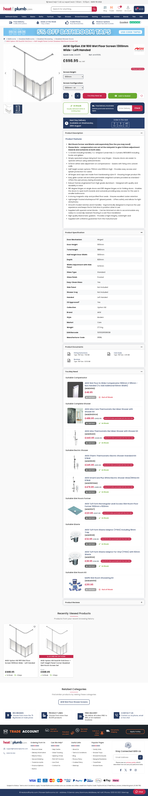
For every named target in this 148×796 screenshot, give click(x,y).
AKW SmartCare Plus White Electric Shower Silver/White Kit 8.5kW (112, 479)
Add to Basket (124, 96)
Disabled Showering (45, 39)
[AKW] (139, 49)
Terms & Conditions (80, 753)
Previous (5, 73)
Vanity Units (97, 749)
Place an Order (37, 749)
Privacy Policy (77, 759)
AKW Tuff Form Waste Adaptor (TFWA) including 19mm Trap (110, 531)
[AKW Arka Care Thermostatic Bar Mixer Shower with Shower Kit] (75, 416)
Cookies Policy (78, 762)
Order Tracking (57, 753)
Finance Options (37, 766)
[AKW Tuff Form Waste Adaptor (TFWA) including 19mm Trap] (75, 536)
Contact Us (56, 766)
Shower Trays (97, 753)
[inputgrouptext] (94, 9)
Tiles (134, 17)
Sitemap (76, 766)
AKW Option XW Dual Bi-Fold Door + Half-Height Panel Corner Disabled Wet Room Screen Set (56, 663)
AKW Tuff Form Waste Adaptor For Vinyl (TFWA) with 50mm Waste (112, 553)
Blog (74, 756)
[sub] (66, 96)
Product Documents (74, 347)
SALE (141, 17)
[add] (77, 96)
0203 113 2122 (96, 2)
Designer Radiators (99, 759)
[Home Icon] (4, 39)
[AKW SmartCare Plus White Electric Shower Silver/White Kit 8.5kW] (75, 484)
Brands (125, 17)
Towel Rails (97, 762)
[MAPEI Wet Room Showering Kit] (75, 584)
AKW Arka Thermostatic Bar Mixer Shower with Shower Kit (111, 431)
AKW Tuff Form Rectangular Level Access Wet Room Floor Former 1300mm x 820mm (111, 505)
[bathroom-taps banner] (74, 32)
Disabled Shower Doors (64, 39)
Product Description (74, 133)
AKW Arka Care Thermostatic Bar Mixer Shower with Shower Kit (109, 410)
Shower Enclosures (99, 756)
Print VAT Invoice (58, 759)
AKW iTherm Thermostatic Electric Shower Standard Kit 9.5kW (110, 457)
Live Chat (55, 762)
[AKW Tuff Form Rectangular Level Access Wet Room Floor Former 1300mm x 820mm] (75, 510)
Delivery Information (39, 753)
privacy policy (131, 762)
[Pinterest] (130, 770)
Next (59, 73)
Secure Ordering (37, 759)
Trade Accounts (37, 762)
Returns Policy (37, 756)
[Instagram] (135, 770)
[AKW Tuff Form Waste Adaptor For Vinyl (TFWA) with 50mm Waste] (75, 558)
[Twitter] (125, 770)
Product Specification (74, 232)
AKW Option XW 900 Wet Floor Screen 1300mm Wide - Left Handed (20, 661)
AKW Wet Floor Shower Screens (74, 702)
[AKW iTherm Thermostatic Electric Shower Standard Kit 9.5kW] (75, 462)
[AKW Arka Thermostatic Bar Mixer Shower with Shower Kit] (75, 437)
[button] (128, 9)
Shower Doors (98, 766)
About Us (76, 749)
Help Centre (56, 749)
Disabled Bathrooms (26, 39)
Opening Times (57, 756)
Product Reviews (72, 602)
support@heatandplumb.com (16, 749)
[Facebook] (121, 770)
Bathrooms (12, 39)
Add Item (91, 397)
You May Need (93, 96)
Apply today (135, 731)
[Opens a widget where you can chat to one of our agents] (139, 792)
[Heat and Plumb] (17, 9)
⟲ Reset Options (138, 69)
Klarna (34, 769)
